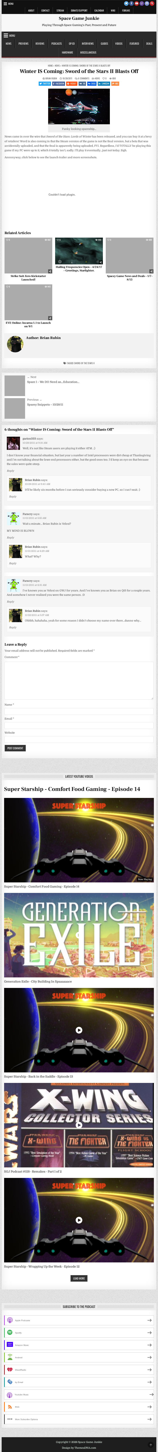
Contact (45, 10)
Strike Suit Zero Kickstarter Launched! (28, 277)
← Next (31, 377)
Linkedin (105, 83)
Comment (12, 657)
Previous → (34, 399)
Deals (149, 43)
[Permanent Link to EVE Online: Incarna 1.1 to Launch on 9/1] (28, 302)
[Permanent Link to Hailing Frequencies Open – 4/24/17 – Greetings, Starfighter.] (79, 251)
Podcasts (56, 43)
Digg (93, 83)
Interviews (88, 43)
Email (9, 718)
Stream (60, 10)
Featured (134, 43)
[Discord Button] (147, 3)
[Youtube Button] (136, 3)
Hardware (67, 52)
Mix (116, 83)
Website (10, 732)
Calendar (99, 10)
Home (50, 65)
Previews (23, 43)
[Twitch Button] (141, 3)
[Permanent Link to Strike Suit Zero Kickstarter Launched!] (28, 255)
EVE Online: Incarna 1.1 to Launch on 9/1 (28, 324)
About (31, 10)
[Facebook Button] (131, 3)
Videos (118, 43)
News (8, 43)
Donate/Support (79, 10)
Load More (79, 1278)
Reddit (73, 83)
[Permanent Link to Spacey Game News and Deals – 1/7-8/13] (129, 255)
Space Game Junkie (79, 18)
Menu (11, 3)
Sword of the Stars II (84, 363)
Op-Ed (72, 43)
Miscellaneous (88, 52)
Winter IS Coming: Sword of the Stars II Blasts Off (79, 71)
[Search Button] (152, 3)
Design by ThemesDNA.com (79, 1447)
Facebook (60, 83)
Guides (104, 43)
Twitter (46, 83)
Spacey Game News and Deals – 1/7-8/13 (129, 277)
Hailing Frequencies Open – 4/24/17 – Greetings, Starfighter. (79, 268)
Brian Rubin (51, 78)
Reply (10, 470)
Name (9, 704)
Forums (126, 10)
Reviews (40, 43)
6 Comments (83, 78)
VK (84, 83)
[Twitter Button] (126, 3)
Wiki (113, 10)
